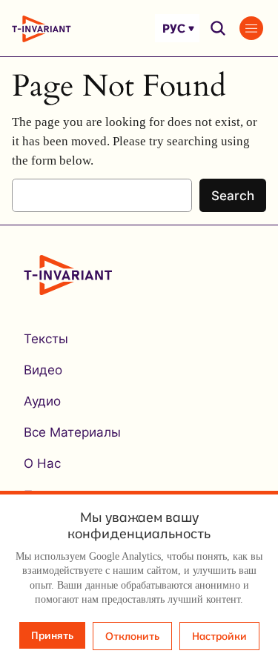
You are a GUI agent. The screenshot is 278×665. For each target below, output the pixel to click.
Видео (43, 370)
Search (232, 195)
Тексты (46, 338)
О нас (42, 463)
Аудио (42, 401)
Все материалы (72, 432)
